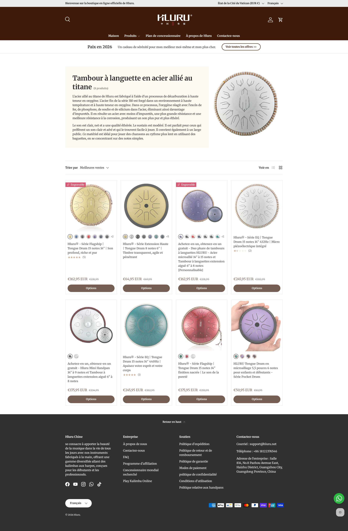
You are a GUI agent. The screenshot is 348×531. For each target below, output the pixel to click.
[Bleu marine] (101, 236)
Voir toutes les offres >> (241, 46)
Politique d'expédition (194, 444)
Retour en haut (172, 421)
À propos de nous (135, 444)
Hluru (77, 514)
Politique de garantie (193, 461)
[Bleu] (76, 236)
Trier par (71, 167)
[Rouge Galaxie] (88, 236)
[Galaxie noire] (82, 236)
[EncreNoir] (254, 356)
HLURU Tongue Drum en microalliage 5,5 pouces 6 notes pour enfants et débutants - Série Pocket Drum (255, 370)
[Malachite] (156, 236)
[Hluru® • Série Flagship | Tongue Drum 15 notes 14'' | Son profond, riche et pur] (91, 206)
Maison (113, 36)
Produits (130, 36)
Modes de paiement (192, 468)
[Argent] (131, 236)
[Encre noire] (138, 236)
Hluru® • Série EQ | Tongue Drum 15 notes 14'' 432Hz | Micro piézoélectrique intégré (256, 242)
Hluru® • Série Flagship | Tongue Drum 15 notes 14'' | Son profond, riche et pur (90, 248)
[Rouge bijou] (187, 356)
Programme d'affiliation (140, 463)
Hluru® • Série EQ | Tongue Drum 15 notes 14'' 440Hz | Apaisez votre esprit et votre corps (143, 363)
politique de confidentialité (198, 474)
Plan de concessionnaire (163, 36)
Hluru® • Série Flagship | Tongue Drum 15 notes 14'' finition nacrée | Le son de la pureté (198, 370)
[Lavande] (242, 356)
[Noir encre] (205, 236)
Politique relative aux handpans (201, 487)
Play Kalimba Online (137, 481)
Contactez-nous (228, 36)
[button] (281, 20)
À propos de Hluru (199, 36)
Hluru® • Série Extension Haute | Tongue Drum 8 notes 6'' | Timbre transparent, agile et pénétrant (145, 250)
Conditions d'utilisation (195, 481)
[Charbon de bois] (107, 236)
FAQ (126, 457)
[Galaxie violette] (95, 236)
